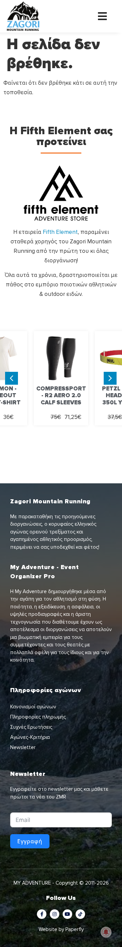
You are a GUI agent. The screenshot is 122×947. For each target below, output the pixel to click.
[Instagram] (54, 914)
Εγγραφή (29, 841)
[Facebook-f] (41, 914)
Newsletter (23, 747)
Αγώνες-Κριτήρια (30, 737)
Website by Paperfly (61, 929)
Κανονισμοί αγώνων (33, 707)
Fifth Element (60, 232)
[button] (110, 378)
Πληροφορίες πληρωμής (38, 717)
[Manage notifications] (106, 932)
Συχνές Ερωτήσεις (31, 727)
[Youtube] (67, 914)
